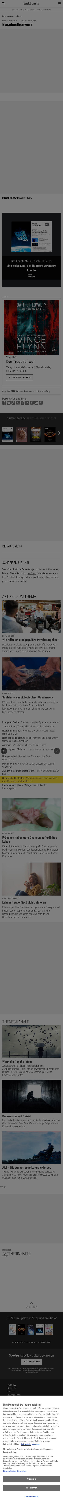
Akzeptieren (31, 1479)
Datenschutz (26, 1444)
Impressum (36, 1444)
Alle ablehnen (31, 1488)
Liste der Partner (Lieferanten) (14, 1471)
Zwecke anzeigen (31, 1496)
